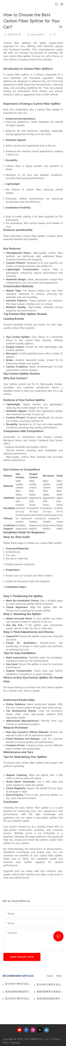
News (59, 975)
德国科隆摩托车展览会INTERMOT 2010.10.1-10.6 (50, 991)
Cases (50, 975)
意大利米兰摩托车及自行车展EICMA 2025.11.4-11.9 (50, 984)
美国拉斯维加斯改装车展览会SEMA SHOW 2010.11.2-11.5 (18, 991)
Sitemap (15, 1042)
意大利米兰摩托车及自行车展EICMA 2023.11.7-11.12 (18, 998)
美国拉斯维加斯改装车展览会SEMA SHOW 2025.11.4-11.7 (50, 998)
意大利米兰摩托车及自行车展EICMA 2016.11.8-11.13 (18, 983)
